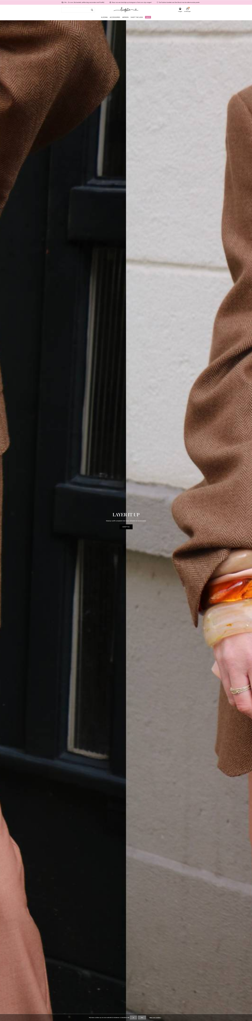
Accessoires (115, 17)
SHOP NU (126, 527)
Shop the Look (137, 17)
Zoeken (92, 10)
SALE (148, 17)
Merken (125, 17)
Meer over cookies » (155, 1017)
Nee (142, 1017)
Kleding (104, 17)
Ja (133, 1017)
